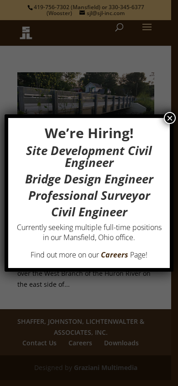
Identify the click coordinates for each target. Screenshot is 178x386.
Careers (114, 255)
